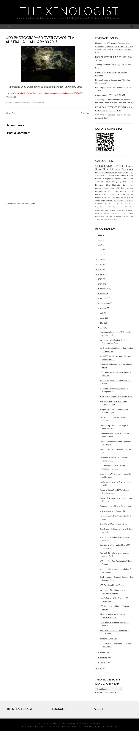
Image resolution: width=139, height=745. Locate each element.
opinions (114, 194)
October (103, 298)
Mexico (123, 197)
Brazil (123, 188)
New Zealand (128, 210)
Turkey (97, 219)
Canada (130, 188)
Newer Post (10, 113)
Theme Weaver (40, 726)
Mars (105, 176)
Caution (130, 176)
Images (129, 166)
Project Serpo (99, 216)
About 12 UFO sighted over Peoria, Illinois (116, 396)
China (131, 172)
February (103, 657)
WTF (104, 172)
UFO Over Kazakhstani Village (112, 585)
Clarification (116, 185)
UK (103, 179)
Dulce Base (128, 185)
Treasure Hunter (128, 216)
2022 (100, 255)
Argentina (121, 194)
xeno (110, 191)
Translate (113, 693)
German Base (107, 207)
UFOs (99, 165)
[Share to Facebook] (14, 97)
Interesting (115, 169)
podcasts (98, 188)
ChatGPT (116, 191)
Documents (109, 182)
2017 (100, 274)
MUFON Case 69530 (102, 210)
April (102, 328)
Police (97, 194)
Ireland (122, 207)
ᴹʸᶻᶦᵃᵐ (115, 219)
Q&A (106, 216)
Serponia (109, 200)
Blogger (95, 723)
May (102, 323)
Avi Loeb (112, 204)
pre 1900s (110, 219)
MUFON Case (129, 207)
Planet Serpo (121, 213)
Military (98, 172)
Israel (113, 197)
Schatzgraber (117, 216)
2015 (100, 284)
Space (98, 169)
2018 (100, 269)
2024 (100, 245)
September (104, 303)
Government (127, 169)
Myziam (112, 210)
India (122, 191)
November (104, 293)
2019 (100, 265)
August (103, 308)
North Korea (99, 213)
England (98, 197)
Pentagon (113, 213)
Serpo (103, 200)
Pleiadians (130, 213)
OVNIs (108, 165)
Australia (98, 176)
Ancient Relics (114, 176)
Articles (124, 176)
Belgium (118, 204)
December (104, 288)
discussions (129, 200)
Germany (98, 191)
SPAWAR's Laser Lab (108, 638)
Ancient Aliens (120, 179)
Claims (106, 169)
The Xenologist (69, 10)
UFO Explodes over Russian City (113, 511)
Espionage (109, 179)
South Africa (119, 200)
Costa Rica (124, 204)
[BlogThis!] (9, 97)
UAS (105, 219)
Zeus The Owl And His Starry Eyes (113, 524)
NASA (125, 172)
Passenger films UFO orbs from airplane (115, 506)
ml (29, 102)
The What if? (105, 194)
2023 (100, 250)
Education (129, 194)
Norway (106, 213)
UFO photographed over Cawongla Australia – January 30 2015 (40, 39)
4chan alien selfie (111, 188)
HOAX (105, 191)
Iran (109, 197)
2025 (100, 240)
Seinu (97, 200)
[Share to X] (12, 97)
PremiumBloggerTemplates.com (100, 726)
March (102, 653)
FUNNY (105, 197)
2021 (100, 260)
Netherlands (120, 210)
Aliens (120, 172)
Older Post (85, 113)
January (103, 662)
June (102, 318)
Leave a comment (38, 102)
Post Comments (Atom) (26, 204)
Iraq (118, 207)
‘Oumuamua (99, 204)
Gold (114, 207)
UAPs (101, 219)
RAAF (111, 216)
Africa (107, 204)
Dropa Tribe (99, 207)
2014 (100, 668)
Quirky (118, 182)
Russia (98, 179)
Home (10, 27)
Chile (108, 185)
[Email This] (7, 97)
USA (116, 166)
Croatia (131, 204)
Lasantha (75, 726)
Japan (118, 197)
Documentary (111, 172)
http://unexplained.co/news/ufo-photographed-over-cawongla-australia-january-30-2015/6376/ (47, 93)
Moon (127, 191)
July (102, 313)
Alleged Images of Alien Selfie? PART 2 (111, 95)
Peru (131, 191)
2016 (100, 279)
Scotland (130, 197)
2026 (100, 235)
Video (122, 166)
